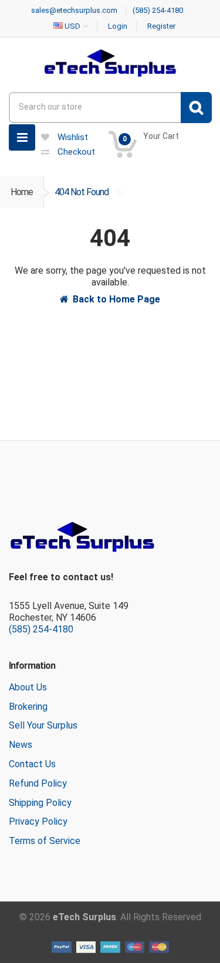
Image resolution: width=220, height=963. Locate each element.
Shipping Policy (40, 802)
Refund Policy (38, 783)
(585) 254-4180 (41, 629)
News (20, 744)
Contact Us (32, 764)
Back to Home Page (116, 299)
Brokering (28, 706)
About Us (28, 687)
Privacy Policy (38, 821)
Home (22, 192)
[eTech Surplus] (110, 62)
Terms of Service (44, 840)
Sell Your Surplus (43, 725)
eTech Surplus (84, 917)
